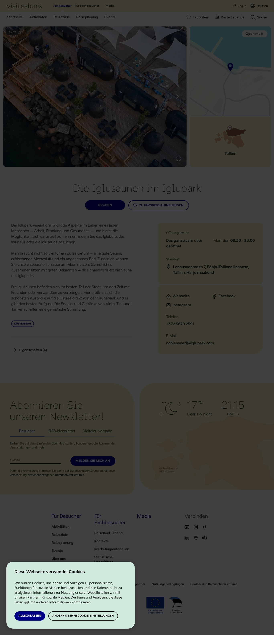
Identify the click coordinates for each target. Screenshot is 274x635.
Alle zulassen (29, 616)
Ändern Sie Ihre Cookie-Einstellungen (83, 616)
